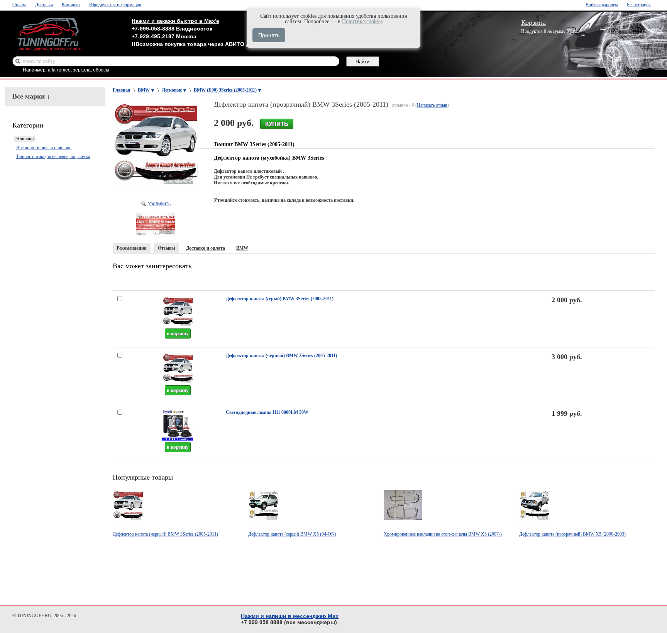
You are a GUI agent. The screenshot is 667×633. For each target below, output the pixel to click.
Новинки (25, 138)
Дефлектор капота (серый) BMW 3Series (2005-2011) (280, 298)
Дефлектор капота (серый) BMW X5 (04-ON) (292, 534)
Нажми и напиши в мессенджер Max (290, 616)
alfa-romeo (59, 70)
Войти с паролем (602, 4)
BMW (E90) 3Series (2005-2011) (225, 90)
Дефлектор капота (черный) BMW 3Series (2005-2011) (281, 355)
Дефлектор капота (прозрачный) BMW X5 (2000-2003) (572, 534)
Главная (121, 90)
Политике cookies (362, 21)
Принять (268, 35)
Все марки (28, 96)
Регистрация (639, 4)
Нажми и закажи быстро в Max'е (175, 21)
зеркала (82, 70)
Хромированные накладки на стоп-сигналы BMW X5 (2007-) (443, 534)
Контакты (71, 4)
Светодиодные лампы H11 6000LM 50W (267, 412)
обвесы (101, 70)
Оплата (19, 4)
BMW (144, 90)
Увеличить (159, 203)
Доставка (44, 4)
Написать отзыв (432, 105)
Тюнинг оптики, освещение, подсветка (53, 156)
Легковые (172, 90)
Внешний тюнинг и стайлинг (43, 147)
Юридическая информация (115, 4)
